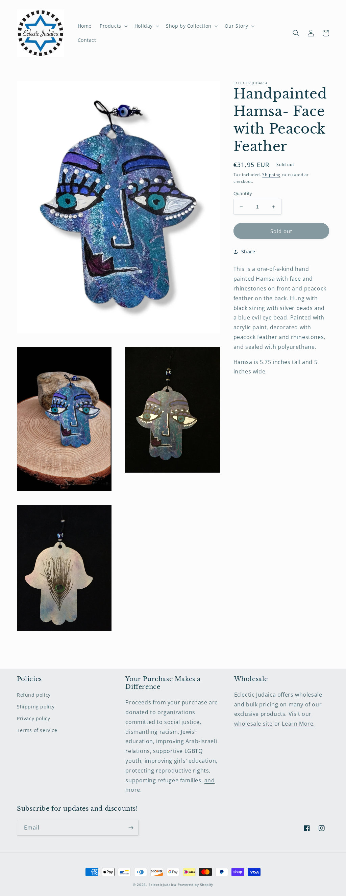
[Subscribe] (130, 828)
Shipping (271, 174)
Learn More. (298, 723)
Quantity (242, 193)
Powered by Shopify (196, 884)
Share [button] (248, 251)
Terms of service (37, 730)
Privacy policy (33, 718)
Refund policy (34, 695)
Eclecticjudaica (162, 884)
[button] (113, 26)
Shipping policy (36, 706)
